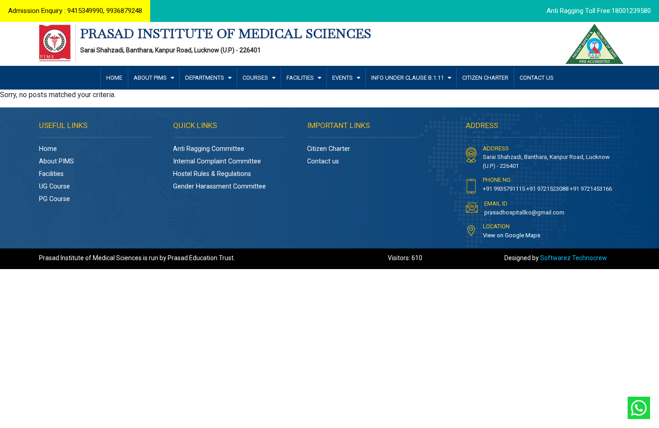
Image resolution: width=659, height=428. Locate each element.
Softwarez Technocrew (573, 257)
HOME (114, 77)
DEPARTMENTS (205, 77)
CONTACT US (537, 77)
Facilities (51, 174)
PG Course (54, 199)
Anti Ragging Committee (208, 149)
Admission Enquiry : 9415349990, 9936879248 (75, 11)
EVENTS (343, 77)
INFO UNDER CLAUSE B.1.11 (408, 77)
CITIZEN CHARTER (485, 77)
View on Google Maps (511, 235)
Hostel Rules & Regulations (212, 174)
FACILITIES (300, 77)
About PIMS (56, 161)
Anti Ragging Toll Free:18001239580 (598, 11)
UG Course (54, 186)
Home (48, 149)
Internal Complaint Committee (217, 161)
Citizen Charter (328, 149)
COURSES (256, 77)
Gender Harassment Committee (219, 186)
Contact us (323, 161)
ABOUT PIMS (151, 77)
